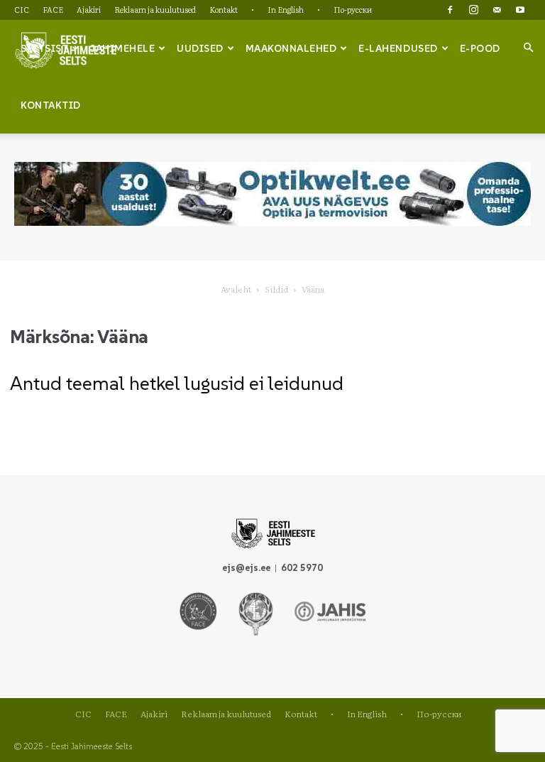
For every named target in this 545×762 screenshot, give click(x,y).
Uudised (200, 48)
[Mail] (496, 10)
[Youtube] (520, 10)
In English (286, 9)
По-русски (353, 9)
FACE (53, 9)
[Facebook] (450, 10)
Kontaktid (51, 105)
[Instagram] (473, 10)
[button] (528, 47)
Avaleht (236, 289)
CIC (21, 9)
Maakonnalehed (291, 48)
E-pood (480, 48)
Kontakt (223, 9)
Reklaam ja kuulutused (155, 9)
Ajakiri (89, 9)
